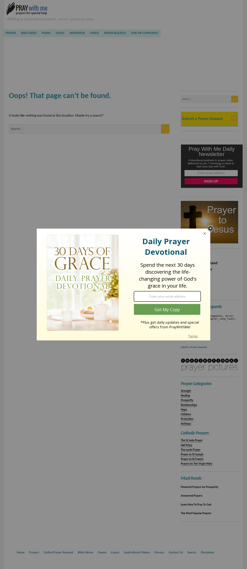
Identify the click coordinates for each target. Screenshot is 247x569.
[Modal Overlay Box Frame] (123, 284)
